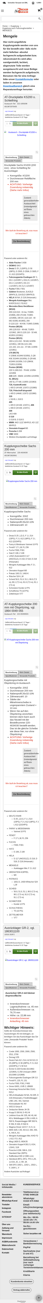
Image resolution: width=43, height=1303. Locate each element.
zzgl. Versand (9, 111)
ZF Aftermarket (10, 453)
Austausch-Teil (9, 104)
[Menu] (2, 11)
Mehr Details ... (25, 157)
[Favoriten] (35, 472)
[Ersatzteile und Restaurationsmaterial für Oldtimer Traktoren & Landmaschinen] (21, 10)
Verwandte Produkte (13, 161)
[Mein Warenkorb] (39, 10)
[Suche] (39, 19)
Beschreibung (11, 157)
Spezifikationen (11, 507)
